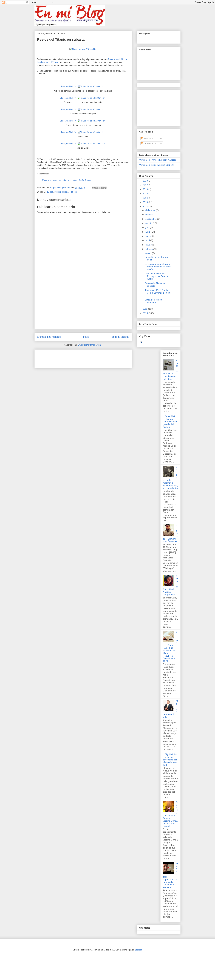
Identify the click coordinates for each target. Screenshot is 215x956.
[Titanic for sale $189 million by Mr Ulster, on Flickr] (83, 49)
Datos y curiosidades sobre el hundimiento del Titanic (66, 180)
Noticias (66, 192)
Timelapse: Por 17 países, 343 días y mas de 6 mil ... (158, 293)
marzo (148, 244)
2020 (145, 180)
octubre (149, 214)
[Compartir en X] (99, 187)
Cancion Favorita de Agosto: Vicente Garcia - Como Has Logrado (170, 814)
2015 (145, 193)
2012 (145, 206)
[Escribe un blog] (96, 187)
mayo (148, 236)
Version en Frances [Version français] (157, 160)
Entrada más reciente (49, 336)
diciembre (150, 210)
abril (147, 240)
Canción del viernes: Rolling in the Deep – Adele (156, 276)
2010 (145, 313)
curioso (57, 192)
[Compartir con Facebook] (102, 187)
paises (74, 192)
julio (147, 227)
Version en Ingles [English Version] (156, 165)
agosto (149, 223)
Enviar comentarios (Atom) (90, 345)
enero (148, 253)
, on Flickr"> (68, 86)
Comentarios (149, 143)
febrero (149, 249)
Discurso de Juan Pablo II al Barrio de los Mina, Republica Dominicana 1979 (170, 646)
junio (148, 232)
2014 (145, 198)
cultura (50, 192)
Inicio (86, 336)
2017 (145, 185)
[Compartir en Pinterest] (105, 187)
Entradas (148, 138)
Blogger (138, 950)
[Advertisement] (83, 307)
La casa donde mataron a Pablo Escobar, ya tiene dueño (158, 267)
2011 (145, 309)
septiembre (151, 219)
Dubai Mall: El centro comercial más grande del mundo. (170, 421)
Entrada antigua (120, 336)
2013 (145, 202)
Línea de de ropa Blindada (153, 301)
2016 (145, 189)
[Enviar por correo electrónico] (93, 187)
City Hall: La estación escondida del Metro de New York (170, 759)
